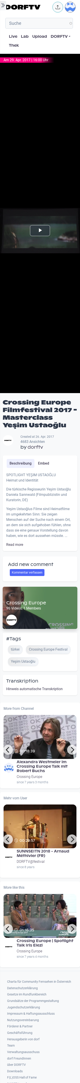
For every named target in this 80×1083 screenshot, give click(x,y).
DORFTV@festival (31, 861)
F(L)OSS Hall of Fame (22, 1077)
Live (13, 36)
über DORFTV (16, 1065)
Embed (43, 463)
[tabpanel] (40, 509)
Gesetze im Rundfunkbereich (26, 994)
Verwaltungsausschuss (23, 1052)
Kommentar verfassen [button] (27, 572)
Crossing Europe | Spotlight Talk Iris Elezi (45, 943)
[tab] (20, 463)
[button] (57, 7)
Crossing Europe (26, 603)
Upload (39, 36)
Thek (14, 45)
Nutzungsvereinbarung (23, 1020)
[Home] (27, 7)
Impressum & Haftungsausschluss (31, 1014)
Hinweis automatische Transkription (34, 689)
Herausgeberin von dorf (23, 1039)
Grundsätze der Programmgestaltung (33, 1001)
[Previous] (8, 750)
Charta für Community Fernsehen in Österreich (39, 982)
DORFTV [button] (59, 36)
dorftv (35, 447)
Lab (25, 36)
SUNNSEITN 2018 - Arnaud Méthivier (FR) (43, 853)
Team (11, 1045)
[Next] (72, 750)
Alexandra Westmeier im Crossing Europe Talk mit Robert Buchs (42, 766)
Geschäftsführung (19, 1033)
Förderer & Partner (20, 1026)
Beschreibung (21, 463)
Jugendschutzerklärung (23, 1007)
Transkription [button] (22, 681)
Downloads (15, 1071)
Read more (14, 545)
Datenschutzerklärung (22, 988)
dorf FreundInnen (19, 1058)
